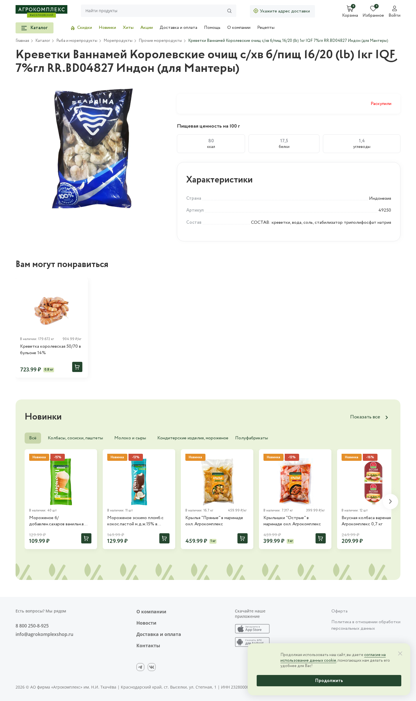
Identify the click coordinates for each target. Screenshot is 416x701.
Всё (33, 438)
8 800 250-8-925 (32, 626)
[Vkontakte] (152, 667)
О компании (238, 27)
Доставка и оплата (178, 27)
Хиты (128, 27)
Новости (146, 623)
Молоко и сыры (130, 438)
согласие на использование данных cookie (333, 657)
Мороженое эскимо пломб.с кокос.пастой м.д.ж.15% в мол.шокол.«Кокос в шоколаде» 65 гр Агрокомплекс (138, 521)
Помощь (212, 27)
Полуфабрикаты (251, 438)
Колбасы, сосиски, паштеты (75, 438)
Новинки (107, 27)
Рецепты (266, 27)
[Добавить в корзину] (77, 367)
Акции (146, 27)
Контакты (148, 645)
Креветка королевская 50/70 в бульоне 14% (50, 349)
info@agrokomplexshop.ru (44, 634)
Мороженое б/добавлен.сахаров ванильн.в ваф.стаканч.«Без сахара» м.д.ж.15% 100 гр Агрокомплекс (60, 521)
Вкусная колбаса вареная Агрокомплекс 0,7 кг (366, 521)
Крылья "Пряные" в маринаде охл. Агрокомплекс (214, 521)
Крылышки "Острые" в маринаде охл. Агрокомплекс (292, 521)
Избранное (373, 16)
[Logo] (41, 11)
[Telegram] (140, 667)
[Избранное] (81, 284)
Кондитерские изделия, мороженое (192, 438)
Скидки (84, 27)
